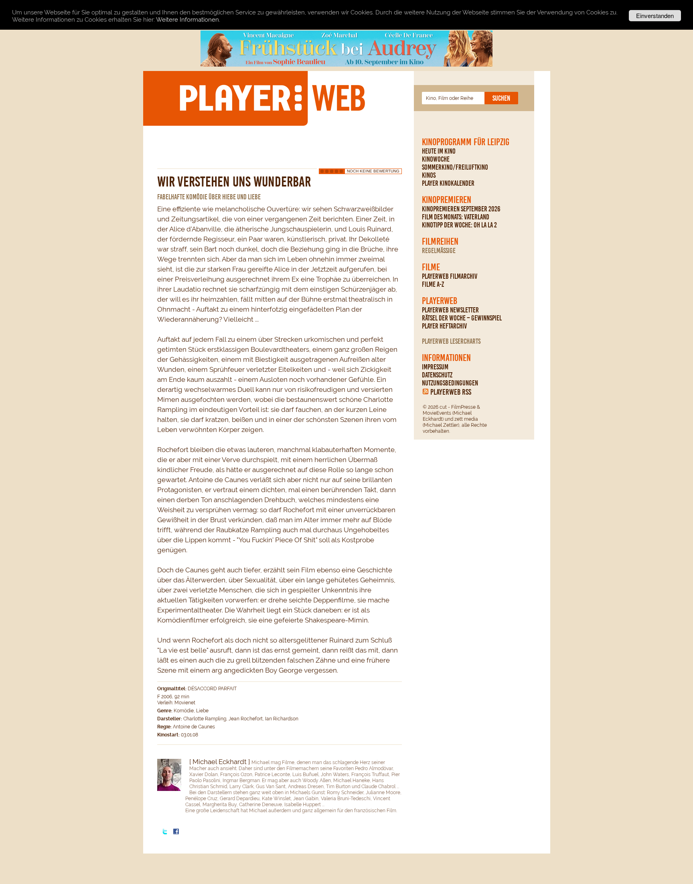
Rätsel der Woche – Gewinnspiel (462, 318)
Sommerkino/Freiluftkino (455, 167)
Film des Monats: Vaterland (455, 217)
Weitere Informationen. (188, 20)
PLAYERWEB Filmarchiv (449, 276)
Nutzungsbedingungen (450, 383)
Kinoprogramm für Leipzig (465, 142)
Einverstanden (655, 15)
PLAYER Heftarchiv (444, 326)
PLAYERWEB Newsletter (450, 310)
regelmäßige (439, 250)
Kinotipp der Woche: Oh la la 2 (459, 225)
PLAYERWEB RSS (450, 391)
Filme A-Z (433, 284)
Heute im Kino (439, 151)
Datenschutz (437, 375)
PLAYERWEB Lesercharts (451, 341)
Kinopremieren (446, 200)
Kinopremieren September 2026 (461, 209)
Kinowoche (436, 159)
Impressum (435, 367)
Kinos (429, 175)
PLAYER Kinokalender (448, 183)
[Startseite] (272, 97)
